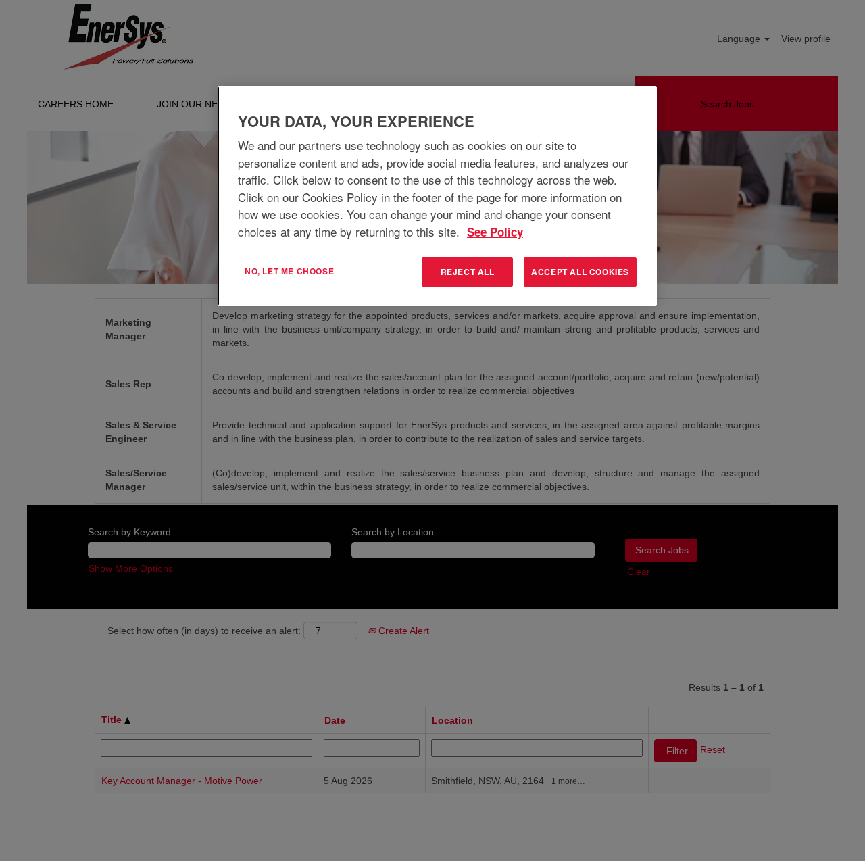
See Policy (495, 232)
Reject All (468, 272)
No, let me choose (289, 271)
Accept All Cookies (580, 272)
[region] (437, 196)
